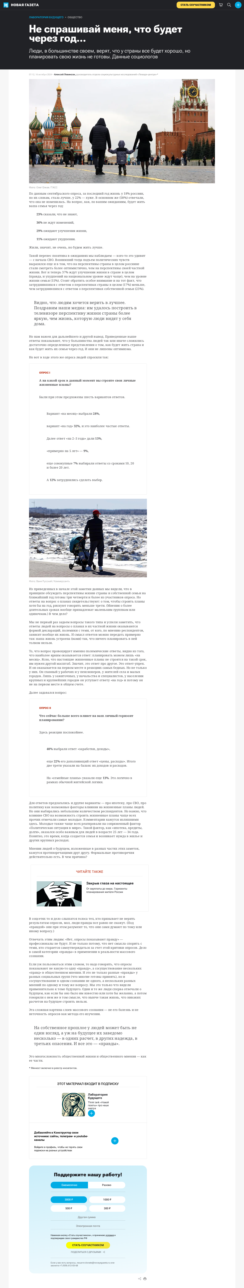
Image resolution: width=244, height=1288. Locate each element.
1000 (106, 1199)
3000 (68, 1199)
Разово (106, 1185)
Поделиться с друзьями (86, 1252)
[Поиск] (229, 5)
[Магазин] (221, 5)
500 (67, 1208)
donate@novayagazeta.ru (97, 1262)
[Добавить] (238, 5)
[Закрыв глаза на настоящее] (89, 888)
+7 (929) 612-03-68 (69, 1265)
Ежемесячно (69, 1185)
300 (106, 1208)
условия (110, 1235)
